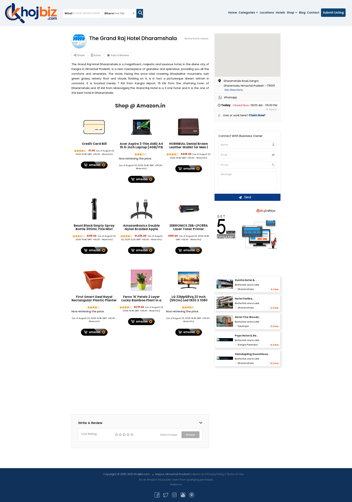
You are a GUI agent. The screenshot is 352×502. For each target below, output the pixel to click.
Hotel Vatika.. (244, 298)
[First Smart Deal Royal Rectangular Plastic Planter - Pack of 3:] (94, 280)
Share (80, 55)
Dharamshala (246, 289)
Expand (272, 109)
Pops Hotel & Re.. (246, 335)
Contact (313, 12)
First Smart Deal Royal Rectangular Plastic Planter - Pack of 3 (94, 300)
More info (107, 154)
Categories (247, 12)
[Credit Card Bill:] (94, 127)
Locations (267, 12)
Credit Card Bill (94, 144)
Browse (190, 434)
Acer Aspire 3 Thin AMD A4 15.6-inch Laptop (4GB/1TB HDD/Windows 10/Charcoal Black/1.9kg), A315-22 (141, 149)
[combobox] (119, 13)
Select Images (168, 434)
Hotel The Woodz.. (247, 317)
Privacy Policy (215, 474)
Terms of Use (235, 474)
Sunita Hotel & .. (246, 280)
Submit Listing (333, 12)
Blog (302, 12)
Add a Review (119, 55)
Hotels (280, 12)
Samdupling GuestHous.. (252, 354)
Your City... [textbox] (120, 13)
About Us (198, 474)
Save (97, 55)
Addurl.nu (176, 484)
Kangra (242, 344)
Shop (290, 12)
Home (232, 12)
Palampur (243, 326)
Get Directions (233, 90)
